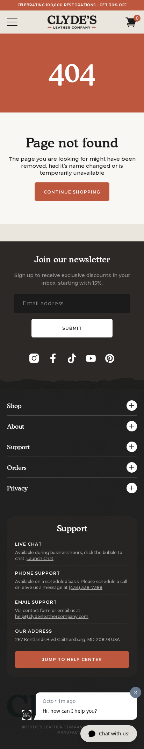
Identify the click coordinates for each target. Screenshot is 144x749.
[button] (129, 22)
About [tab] (15, 426)
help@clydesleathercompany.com (51, 616)
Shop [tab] (14, 405)
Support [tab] (18, 447)
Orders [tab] (17, 467)
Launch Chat (40, 558)
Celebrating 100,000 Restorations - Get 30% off (72, 5)
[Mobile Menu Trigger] (12, 22)
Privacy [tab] (17, 488)
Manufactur (72, 732)
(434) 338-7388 (85, 587)
